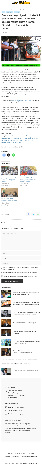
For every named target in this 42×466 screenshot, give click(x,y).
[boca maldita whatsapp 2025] (21, 65)
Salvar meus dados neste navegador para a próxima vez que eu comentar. (20, 268)
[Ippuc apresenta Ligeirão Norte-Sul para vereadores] (9, 192)
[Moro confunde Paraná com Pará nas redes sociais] (6, 371)
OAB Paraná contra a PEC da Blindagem (24, 322)
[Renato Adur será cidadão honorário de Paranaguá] (6, 332)
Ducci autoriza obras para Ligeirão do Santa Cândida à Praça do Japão (9, 179)
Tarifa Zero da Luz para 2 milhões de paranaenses (15, 363)
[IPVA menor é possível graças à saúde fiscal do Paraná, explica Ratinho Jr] (6, 342)
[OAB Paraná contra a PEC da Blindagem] (6, 323)
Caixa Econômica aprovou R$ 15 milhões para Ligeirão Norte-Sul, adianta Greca (28, 179)
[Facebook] (28, 214)
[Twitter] (33, 214)
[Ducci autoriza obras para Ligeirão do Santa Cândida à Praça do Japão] (9, 170)
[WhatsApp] (38, 214)
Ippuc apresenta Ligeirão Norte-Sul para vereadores (9, 200)
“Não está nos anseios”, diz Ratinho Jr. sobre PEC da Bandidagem (20, 359)
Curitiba (9, 12)
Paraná (17, 12)
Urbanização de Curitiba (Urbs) (22, 101)
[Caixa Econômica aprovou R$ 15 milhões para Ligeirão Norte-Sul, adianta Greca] (28, 170)
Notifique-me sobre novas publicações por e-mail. (20, 276)
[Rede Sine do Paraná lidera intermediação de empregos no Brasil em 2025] (6, 294)
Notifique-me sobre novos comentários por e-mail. (20, 273)
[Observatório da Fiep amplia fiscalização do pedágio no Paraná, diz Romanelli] (6, 352)
